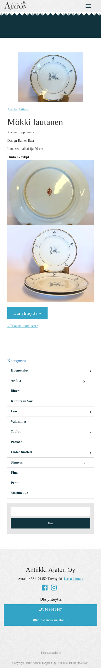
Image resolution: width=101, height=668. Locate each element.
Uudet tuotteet (21, 452)
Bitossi (15, 391)
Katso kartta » (73, 579)
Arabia (12, 109)
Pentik (16, 483)
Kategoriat (16, 360)
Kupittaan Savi (22, 401)
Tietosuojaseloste (51, 652)
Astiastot (24, 109)
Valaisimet (18, 421)
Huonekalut (19, 370)
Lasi (14, 411)
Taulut (16, 432)
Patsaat (16, 442)
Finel (14, 472)
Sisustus (17, 462)
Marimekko (19, 493)
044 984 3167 (52, 609)
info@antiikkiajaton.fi (52, 620)
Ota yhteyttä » (27, 313)
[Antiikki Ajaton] (38, 5)
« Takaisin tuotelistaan (22, 326)
